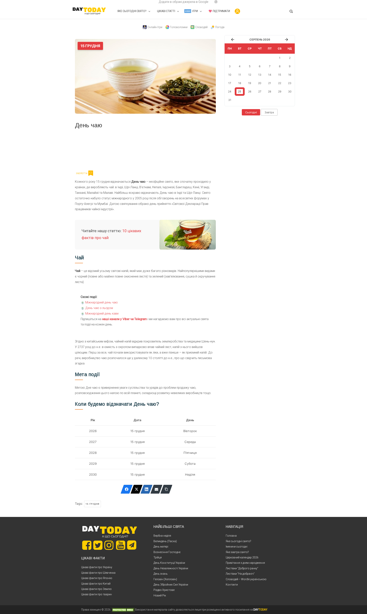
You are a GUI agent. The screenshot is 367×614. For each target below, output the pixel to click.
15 (279, 74)
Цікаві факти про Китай (95, 583)
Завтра (269, 112)
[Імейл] (156, 489)
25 (239, 91)
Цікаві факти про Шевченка (98, 572)
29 (279, 91)
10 (229, 74)
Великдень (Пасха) (165, 541)
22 (279, 83)
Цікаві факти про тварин (96, 594)
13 (259, 74)
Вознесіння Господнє (167, 552)
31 (229, 99)
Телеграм (88, 149)
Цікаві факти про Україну (96, 567)
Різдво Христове (164, 589)
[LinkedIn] (146, 489)
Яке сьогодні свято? (238, 541)
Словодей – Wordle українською (246, 579)
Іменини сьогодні (236, 546)
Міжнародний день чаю (101, 302)
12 (249, 74)
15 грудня (92, 504)
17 (229, 83)
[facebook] (154, 2)
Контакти (232, 584)
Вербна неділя (162, 535)
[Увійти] (237, 11)
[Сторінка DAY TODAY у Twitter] (97, 545)
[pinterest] (209, 2)
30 (289, 91)
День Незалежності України (170, 568)
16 (289, 74)
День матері (160, 546)
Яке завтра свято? (237, 552)
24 (229, 91)
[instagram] (216, 2)
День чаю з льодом (99, 308)
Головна (231, 535)
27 (259, 91)
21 (269, 83)
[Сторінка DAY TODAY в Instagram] (108, 545)
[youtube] (212, 2)
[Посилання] (166, 489)
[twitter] (151, 2)
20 (259, 83)
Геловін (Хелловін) (165, 579)
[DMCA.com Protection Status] (123, 609)
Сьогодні (251, 112)
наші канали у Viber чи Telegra (123, 319)
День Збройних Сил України (170, 584)
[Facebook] (127, 489)
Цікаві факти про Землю (96, 588)
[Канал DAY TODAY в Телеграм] (131, 545)
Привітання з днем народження (245, 562)
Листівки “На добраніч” (240, 573)
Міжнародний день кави (102, 313)
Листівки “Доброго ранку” (242, 568)
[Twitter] (137, 489)
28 (269, 91)
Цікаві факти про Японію (96, 578)
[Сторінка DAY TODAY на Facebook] (86, 545)
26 (249, 91)
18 (239, 83)
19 (249, 83)
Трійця (157, 557)
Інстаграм (116, 149)
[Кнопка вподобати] (90, 173)
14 (269, 74)
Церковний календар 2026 (242, 557)
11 (239, 74)
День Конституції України (169, 562)
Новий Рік (159, 595)
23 (289, 83)
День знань (160, 573)
